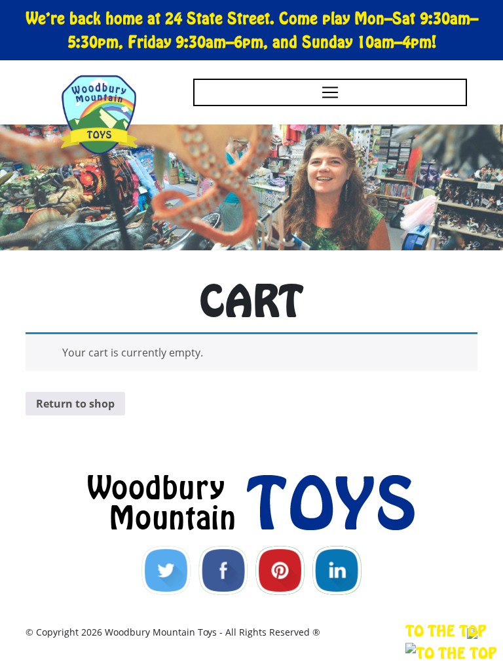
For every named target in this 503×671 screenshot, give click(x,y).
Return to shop (75, 403)
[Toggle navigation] (330, 92)
